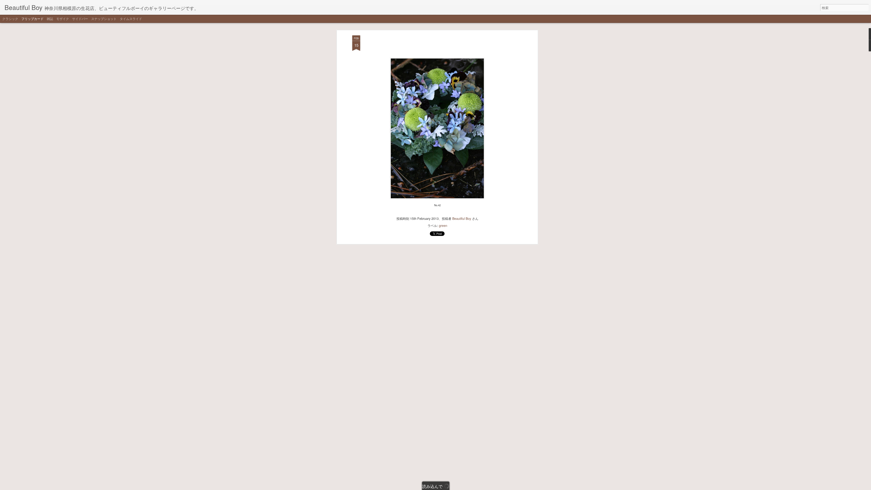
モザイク (62, 18)
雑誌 (50, 18)
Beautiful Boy (461, 218)
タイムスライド (131, 18)
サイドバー (80, 18)
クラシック (10, 18)
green (443, 225)
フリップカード (32, 18)
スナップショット (104, 18)
